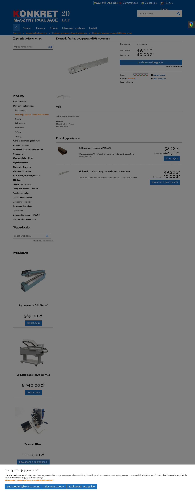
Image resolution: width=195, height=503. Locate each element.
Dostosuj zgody (54, 486)
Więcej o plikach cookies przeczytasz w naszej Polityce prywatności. (29, 480)
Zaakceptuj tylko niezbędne (23, 486)
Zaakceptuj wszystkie (82, 486)
